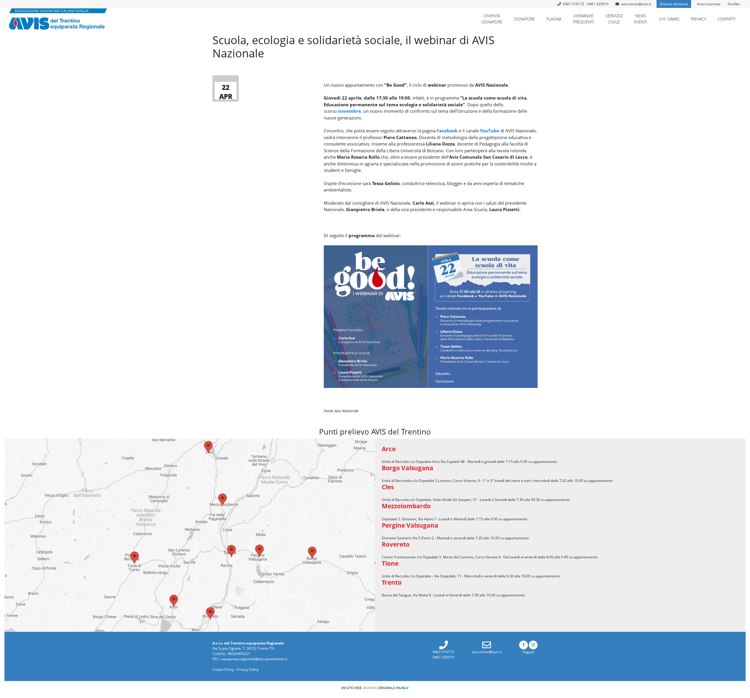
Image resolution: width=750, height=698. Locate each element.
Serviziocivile (614, 18)
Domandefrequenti (583, 18)
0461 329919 (443, 657)
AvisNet (733, 3)
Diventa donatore (674, 3)
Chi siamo (669, 19)
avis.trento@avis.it (636, 3)
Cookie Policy (223, 669)
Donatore (524, 19)
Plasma (553, 19)
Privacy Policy (248, 669)
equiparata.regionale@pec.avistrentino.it (254, 658)
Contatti (726, 19)
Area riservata (708, 3)
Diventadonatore (491, 18)
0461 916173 (443, 651)
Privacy (698, 19)
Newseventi (640, 18)
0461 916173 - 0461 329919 (585, 3)
